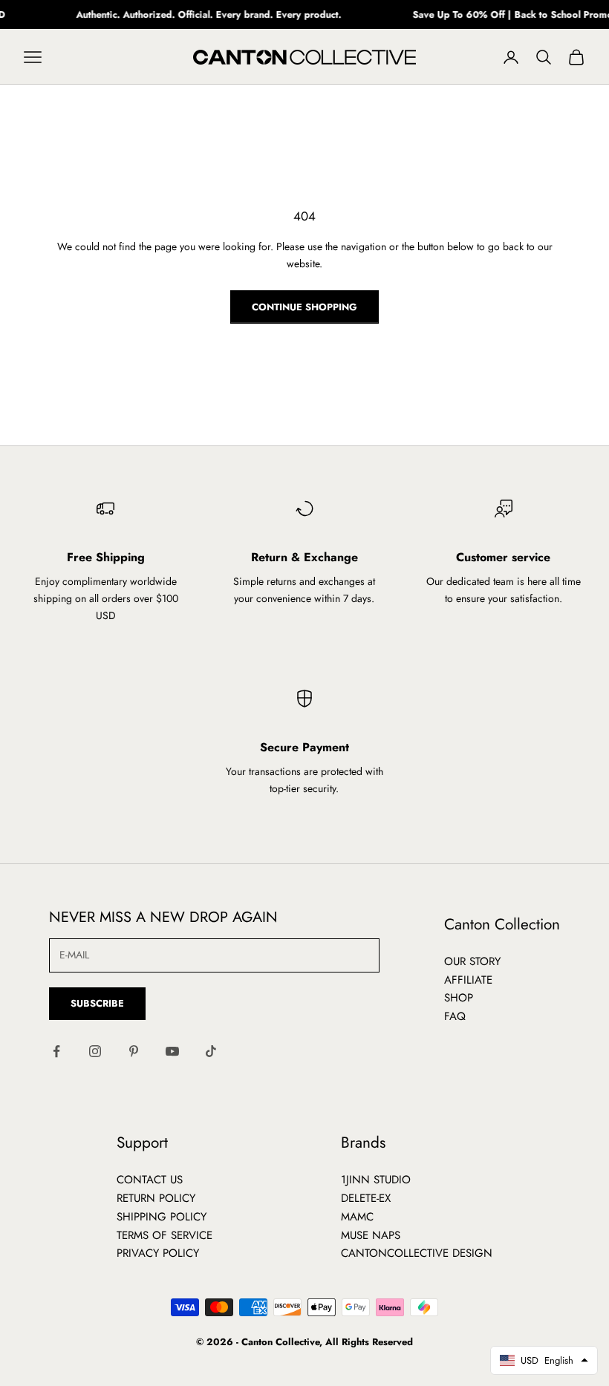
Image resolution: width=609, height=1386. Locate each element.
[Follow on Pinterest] (133, 1051)
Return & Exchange (304, 557)
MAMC (357, 1217)
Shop (458, 998)
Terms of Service (164, 1235)
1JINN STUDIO (376, 1179)
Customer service (503, 557)
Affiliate (468, 980)
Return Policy (156, 1198)
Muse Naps (370, 1235)
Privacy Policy (158, 1253)
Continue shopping (304, 307)
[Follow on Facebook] (56, 1051)
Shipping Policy (161, 1217)
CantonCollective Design (416, 1253)
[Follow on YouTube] (172, 1051)
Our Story (472, 961)
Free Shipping (106, 557)
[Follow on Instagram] (95, 1051)
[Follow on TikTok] (210, 1051)
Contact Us (150, 1179)
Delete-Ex (366, 1198)
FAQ (455, 1016)
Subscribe (97, 1003)
